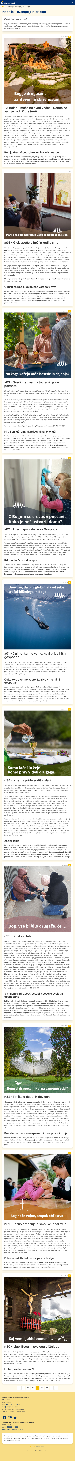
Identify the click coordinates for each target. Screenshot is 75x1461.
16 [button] (37, 1388)
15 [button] (33, 1388)
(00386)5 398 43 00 (12, 1404)
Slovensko (33, 1446)
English (38, 1446)
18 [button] (47, 1388)
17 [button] (42, 1388)
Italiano (43, 1446)
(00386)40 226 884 (14, 1427)
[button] (72, 2)
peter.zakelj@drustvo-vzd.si (12, 1429)
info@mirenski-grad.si (10, 1407)
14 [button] (28, 1388)
